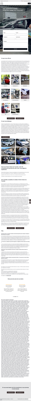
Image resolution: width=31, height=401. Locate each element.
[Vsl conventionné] (15, 108)
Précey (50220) (19, 355)
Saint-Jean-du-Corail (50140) (23, 335)
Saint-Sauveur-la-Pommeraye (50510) (7, 321)
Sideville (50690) (3, 313)
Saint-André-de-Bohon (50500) (13, 349)
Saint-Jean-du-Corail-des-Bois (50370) (13, 335)
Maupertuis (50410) (23, 372)
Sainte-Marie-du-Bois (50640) (21, 316)
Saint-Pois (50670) (11, 323)
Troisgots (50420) (6, 306)
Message (5, 41)
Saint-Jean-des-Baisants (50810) (14, 336)
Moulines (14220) (3, 365)
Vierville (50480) (12, 302)
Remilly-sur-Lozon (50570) (15, 351)
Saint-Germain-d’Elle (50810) (15, 341)
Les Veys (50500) (15, 376)
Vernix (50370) (6, 303)
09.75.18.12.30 (9, 275)
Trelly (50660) (17, 306)
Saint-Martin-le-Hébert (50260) (24, 328)
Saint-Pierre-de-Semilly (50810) (16, 324)
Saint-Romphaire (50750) (10, 322)
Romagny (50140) (20, 350)
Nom (5, 32)
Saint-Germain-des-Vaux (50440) (6, 341)
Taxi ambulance (5, 100)
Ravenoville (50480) (18, 352)
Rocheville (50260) (25, 350)
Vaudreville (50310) (6, 304)
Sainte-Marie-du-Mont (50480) (12, 316)
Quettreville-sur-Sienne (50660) (6, 354)
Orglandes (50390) (23, 359)
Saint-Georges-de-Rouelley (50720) (13, 343)
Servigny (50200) (13, 313)
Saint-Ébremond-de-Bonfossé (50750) (13, 345)
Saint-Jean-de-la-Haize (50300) (15, 337)
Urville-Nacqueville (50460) (21, 305)
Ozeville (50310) (8, 359)
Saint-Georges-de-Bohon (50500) (17, 344)
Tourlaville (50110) (15, 307)
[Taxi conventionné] (15, 94)
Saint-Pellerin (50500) (17, 325)
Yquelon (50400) (10, 300)
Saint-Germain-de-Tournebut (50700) (9, 342)
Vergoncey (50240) (11, 303)
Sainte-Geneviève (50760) (11, 317)
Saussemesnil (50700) (22, 314)
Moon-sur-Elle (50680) (4, 366)
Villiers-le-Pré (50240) (7, 301)
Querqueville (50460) (26, 354)
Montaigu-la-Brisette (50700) (9, 371)
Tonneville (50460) (9, 308)
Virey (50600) (15, 300)
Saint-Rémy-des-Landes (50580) (19, 322)
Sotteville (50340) (22, 311)
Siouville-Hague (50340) (23, 312)
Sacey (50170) (27, 349)
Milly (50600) (27, 371)
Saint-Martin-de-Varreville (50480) (9, 330)
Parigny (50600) (3, 359)
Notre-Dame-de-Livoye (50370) (14, 361)
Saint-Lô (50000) (17, 333)
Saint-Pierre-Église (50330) (8, 324)
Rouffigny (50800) (9, 350)
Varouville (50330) (18, 304)
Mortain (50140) (14, 365)
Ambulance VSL (15, 85)
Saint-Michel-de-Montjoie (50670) (12, 327)
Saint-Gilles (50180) (23, 339)
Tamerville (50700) (6, 310)
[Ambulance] (5, 80)
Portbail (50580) (23, 355)
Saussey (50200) (16, 314)
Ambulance (5, 85)
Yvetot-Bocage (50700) (4, 300)
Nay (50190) (22, 363)
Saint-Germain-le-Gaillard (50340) (24, 340)
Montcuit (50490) (3, 370)
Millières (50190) (3, 372)
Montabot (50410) (17, 371)
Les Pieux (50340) (21, 376)
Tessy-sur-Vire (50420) (22, 309)
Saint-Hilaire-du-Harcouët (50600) (15, 339)
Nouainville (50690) (26, 360)
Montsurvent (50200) (17, 366)
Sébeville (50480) (24, 313)
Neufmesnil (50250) (7, 363)
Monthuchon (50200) (4, 369)
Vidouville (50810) (17, 302)
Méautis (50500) (8, 372)
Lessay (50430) (10, 376)
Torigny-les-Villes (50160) (22, 307)
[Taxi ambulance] (5, 94)
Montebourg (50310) (24, 369)
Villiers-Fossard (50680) (14, 301)
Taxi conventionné (15, 100)
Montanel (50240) (21, 370)
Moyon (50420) (21, 364)
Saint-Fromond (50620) (26, 344)
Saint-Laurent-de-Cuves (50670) (8, 334)
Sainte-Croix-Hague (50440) (19, 317)
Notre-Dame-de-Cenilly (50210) (24, 361)
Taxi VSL (25, 100)
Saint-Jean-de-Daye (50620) (25, 337)
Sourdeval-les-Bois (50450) (5, 311)
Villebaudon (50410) (7, 302)
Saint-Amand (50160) (21, 349)
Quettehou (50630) (19, 354)
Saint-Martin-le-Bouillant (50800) (16, 329)
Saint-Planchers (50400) (17, 323)
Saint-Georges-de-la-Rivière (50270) (6, 344)
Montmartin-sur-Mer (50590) (21, 367)
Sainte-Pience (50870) (22, 315)
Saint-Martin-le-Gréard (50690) (6, 329)
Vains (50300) (15, 305)
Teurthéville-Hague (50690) (5, 309)
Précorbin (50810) (13, 355)
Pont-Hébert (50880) (19, 356)
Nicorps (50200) (3, 362)
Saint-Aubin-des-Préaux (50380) (11, 348)
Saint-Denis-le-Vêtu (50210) (23, 345)
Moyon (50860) (16, 364)
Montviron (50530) (11, 366)
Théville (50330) (25, 308)
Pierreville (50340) (18, 357)
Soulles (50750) (17, 311)
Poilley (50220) (25, 356)
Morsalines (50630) (20, 365)
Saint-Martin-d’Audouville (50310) (23, 331)
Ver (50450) (16, 303)
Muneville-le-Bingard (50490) (9, 364)
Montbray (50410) (16, 370)
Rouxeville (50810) (4, 350)
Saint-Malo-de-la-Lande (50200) (14, 332)
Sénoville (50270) (19, 313)
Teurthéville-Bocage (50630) (14, 309)
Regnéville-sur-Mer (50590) (5, 352)
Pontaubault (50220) (13, 356)
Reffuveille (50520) (12, 352)
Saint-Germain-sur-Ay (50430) (14, 340)
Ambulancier (25, 85)
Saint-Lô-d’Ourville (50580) (10, 333)
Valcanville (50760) (9, 305)
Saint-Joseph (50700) (17, 334)
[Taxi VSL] (25, 94)
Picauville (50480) (23, 357)
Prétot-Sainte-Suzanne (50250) (6, 355)
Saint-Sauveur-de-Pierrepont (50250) (18, 321)
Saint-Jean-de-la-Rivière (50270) (6, 337)
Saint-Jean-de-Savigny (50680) (23, 336)
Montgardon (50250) (11, 369)
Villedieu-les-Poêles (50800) (22, 301)
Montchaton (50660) (10, 370)
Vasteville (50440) (12, 304)
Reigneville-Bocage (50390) (24, 351)
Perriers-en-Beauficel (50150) (13, 358)
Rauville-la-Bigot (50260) (5, 353)
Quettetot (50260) (13, 354)
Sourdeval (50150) (12, 311)
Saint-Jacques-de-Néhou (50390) (12, 338)
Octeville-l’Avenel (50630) (19, 360)
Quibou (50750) (26, 353)
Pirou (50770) (13, 357)
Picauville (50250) (6, 358)
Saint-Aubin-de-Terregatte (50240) (21, 348)
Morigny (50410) (25, 365)
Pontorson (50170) (6, 356)
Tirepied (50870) (20, 308)
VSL (5, 114)
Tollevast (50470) (14, 308)
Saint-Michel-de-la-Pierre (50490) (23, 327)
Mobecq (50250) (22, 371)
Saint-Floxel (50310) (4, 345)
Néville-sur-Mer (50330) (9, 362)
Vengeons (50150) (21, 303)
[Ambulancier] (25, 80)
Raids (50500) (16, 353)
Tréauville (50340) (22, 306)
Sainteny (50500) (6, 315)
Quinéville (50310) (21, 353)
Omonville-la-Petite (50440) (11, 360)
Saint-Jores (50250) (23, 334)
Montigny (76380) (20, 368)
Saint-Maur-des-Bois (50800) (14, 328)
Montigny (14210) (25, 368)
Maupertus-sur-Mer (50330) (16, 372)
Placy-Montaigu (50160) (7, 357)
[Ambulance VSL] (15, 80)
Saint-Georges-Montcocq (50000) (20, 342)
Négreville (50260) (17, 363)
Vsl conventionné (15, 114)
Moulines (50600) (26, 364)
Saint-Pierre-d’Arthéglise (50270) (9, 325)
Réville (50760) (3, 351)
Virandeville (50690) (21, 300)
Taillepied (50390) (12, 310)
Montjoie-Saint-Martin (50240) (12, 368)
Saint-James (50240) (4, 338)
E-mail (17, 32)
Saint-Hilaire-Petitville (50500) (22, 338)
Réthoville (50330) (8, 351)
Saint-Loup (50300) (22, 332)
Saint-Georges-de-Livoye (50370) (24, 343)
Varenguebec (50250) (24, 304)
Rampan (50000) (11, 353)
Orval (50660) (18, 359)
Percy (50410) (25, 358)
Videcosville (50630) (24, 302)
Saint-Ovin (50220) (21, 326)
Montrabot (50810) (6, 367)
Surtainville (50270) (18, 310)
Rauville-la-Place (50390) (25, 352)
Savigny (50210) (11, 314)
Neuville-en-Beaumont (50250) (18, 362)
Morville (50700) (9, 365)
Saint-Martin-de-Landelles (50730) (19, 330)
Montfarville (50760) (17, 369)
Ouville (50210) (13, 359)
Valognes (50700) (3, 305)
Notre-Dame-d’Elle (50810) (5, 361)
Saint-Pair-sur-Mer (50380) (8, 326)
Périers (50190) (20, 358)
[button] (15, 296)
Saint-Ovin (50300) (15, 326)
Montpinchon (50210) (13, 367)
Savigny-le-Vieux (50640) (5, 314)
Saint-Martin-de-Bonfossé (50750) (12, 331)
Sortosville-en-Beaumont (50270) (9, 312)
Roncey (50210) (15, 350)
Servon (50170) (8, 313)
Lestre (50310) (6, 376)
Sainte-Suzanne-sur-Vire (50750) (14, 315)
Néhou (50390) (12, 363)
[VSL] (5, 108)
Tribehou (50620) (12, 306)
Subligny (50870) (23, 310)
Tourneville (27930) (9, 307)
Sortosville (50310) (17, 312)
